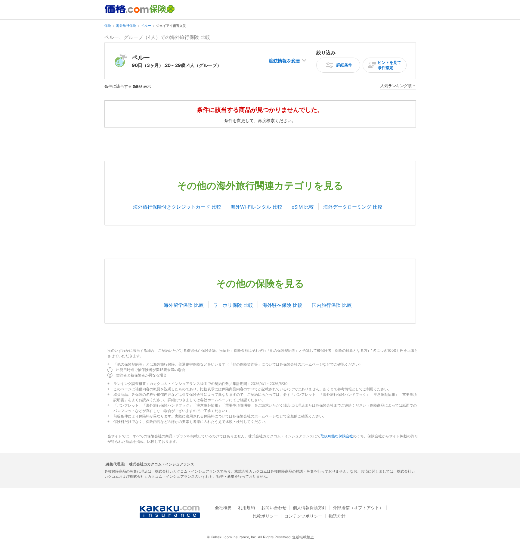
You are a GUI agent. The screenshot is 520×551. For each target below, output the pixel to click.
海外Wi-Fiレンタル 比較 (256, 207)
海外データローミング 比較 (352, 207)
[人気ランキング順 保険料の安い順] (398, 86)
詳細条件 (344, 64)
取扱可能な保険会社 (336, 436)
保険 (107, 26)
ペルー (146, 26)
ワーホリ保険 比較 (233, 305)
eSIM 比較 (303, 207)
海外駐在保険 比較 (282, 305)
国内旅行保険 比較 (332, 305)
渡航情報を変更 (284, 61)
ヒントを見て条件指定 (389, 65)
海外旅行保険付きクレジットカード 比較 (177, 207)
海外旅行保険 (126, 26)
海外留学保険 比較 (184, 305)
